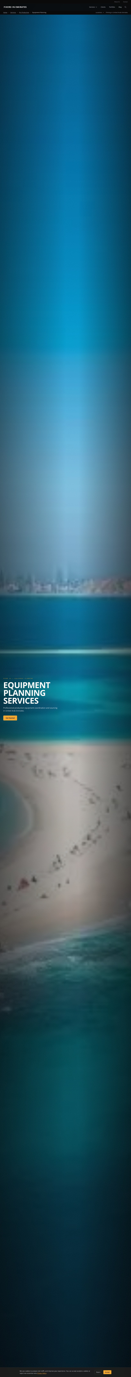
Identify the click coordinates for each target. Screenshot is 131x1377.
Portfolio (112, 7)
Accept (107, 1372)
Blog (120, 7)
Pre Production (24, 12)
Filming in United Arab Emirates (117, 12)
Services (92, 7)
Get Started (10, 718)
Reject (98, 1372)
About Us (117, 2)
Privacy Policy (41, 1373)
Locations (99, 12)
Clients (103, 7)
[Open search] (125, 7)
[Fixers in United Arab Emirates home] (16, 7)
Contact (125, 2)
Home (5, 12)
